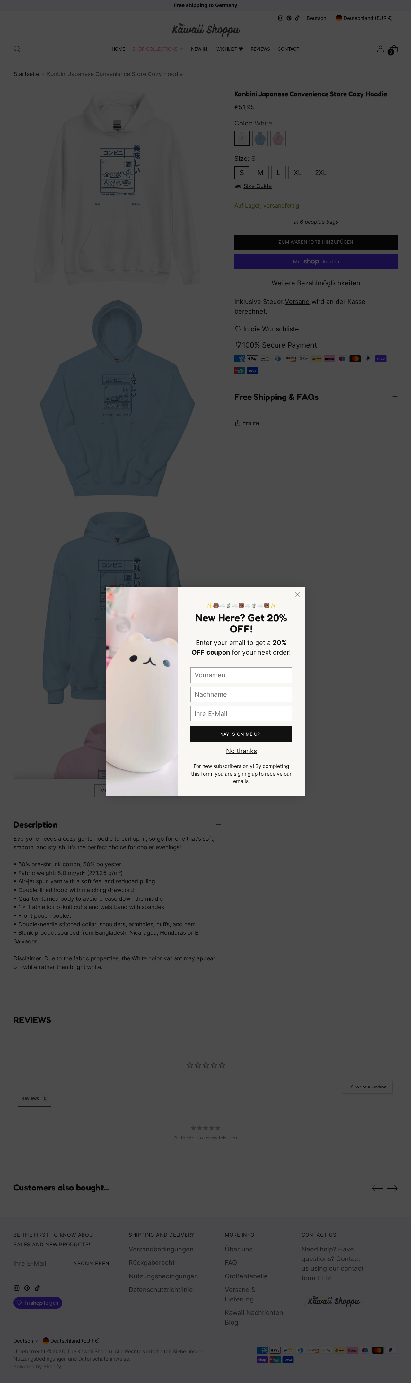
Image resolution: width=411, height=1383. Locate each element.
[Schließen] (297, 594)
